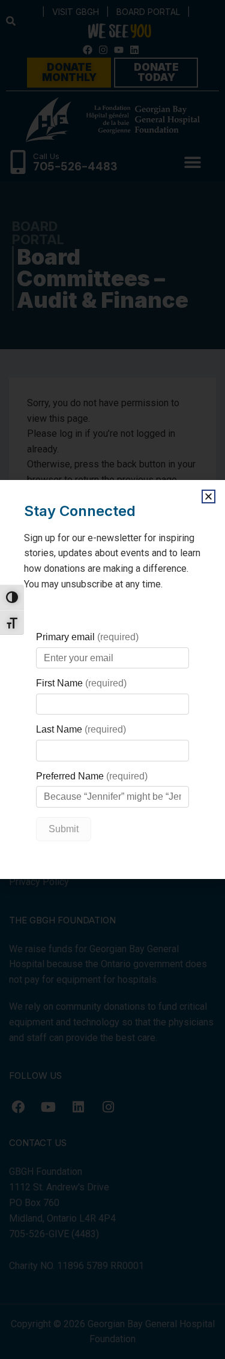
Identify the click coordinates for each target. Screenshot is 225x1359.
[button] (208, 496)
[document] (112, 679)
